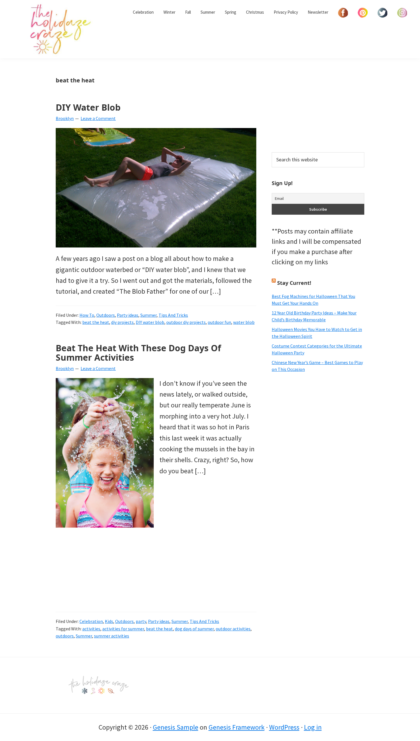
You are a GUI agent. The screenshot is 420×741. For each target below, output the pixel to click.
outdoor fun (219, 322)
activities (91, 629)
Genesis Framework (237, 727)
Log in (313, 727)
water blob (244, 322)
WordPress (284, 727)
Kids (109, 621)
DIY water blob (150, 322)
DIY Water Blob (88, 107)
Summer (148, 315)
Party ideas (127, 315)
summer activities (111, 636)
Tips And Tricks (173, 315)
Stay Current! (294, 282)
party (141, 621)
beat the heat (95, 322)
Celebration (91, 621)
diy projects (122, 322)
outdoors (65, 636)
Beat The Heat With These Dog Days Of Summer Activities (138, 352)
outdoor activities (233, 629)
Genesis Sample (175, 727)
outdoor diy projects (186, 322)
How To (86, 315)
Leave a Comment (98, 118)
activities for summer (123, 629)
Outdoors (105, 315)
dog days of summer (194, 629)
